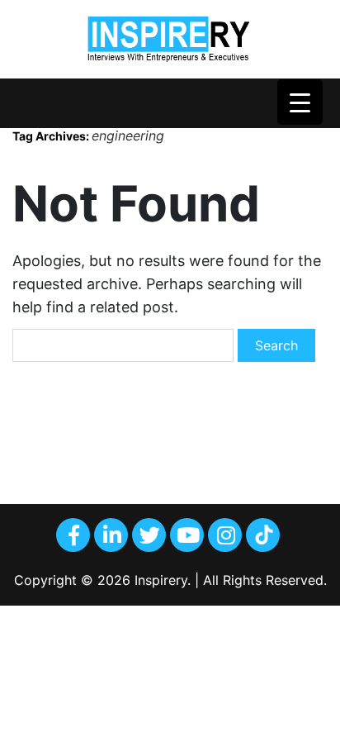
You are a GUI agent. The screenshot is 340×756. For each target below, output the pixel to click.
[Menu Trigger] (300, 102)
